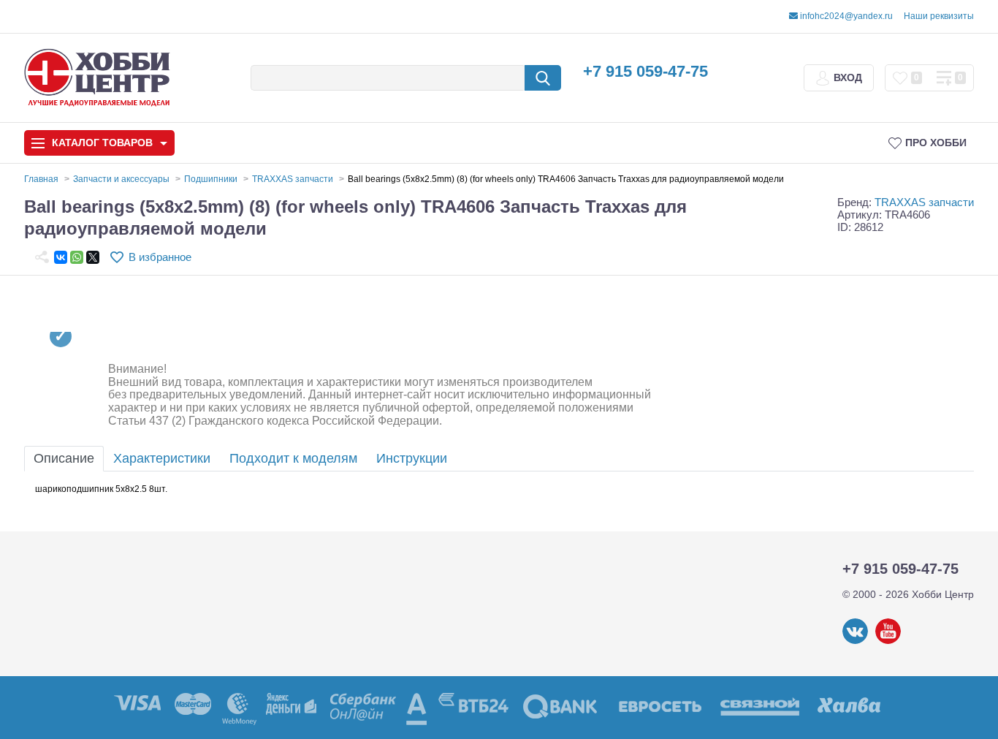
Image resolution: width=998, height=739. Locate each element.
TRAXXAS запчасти (924, 202)
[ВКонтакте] (60, 257)
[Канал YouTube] (888, 641)
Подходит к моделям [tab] (293, 458)
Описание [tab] (64, 458)
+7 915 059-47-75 (645, 71)
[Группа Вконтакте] (855, 641)
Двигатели (63, 528)
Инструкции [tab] (411, 458)
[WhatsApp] (76, 257)
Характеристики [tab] (161, 458)
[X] (92, 257)
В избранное (160, 257)
